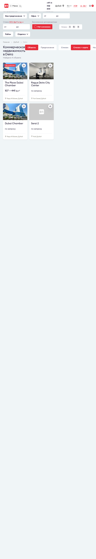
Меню (15, 6)
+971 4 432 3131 (49, 6)
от (45, 16)
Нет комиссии (43, 27)
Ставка (6, 22)
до (57, 16)
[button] (6, 71)
